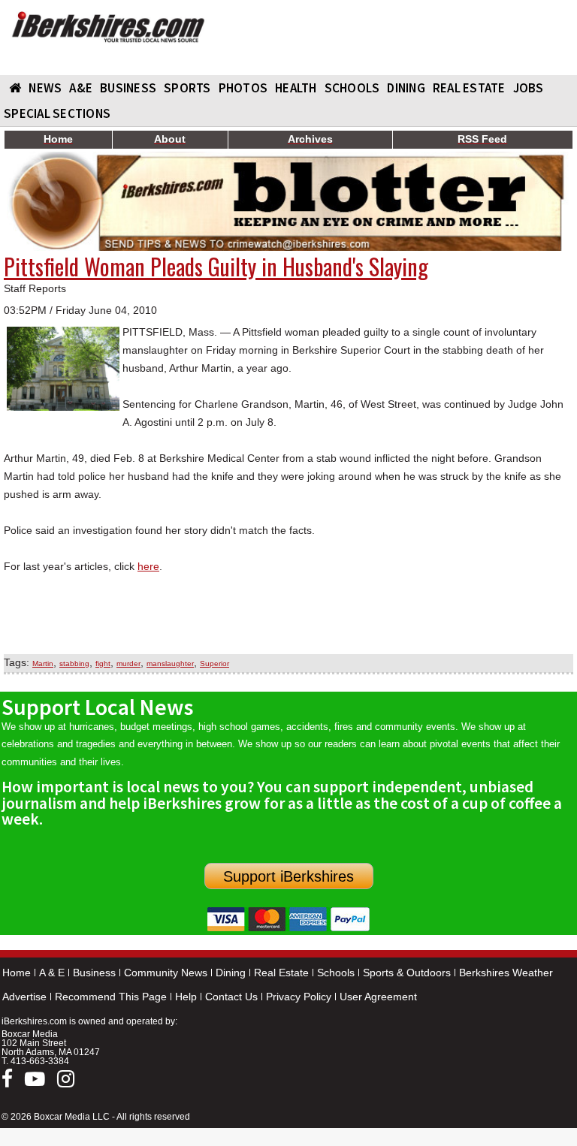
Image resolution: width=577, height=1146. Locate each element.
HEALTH (296, 88)
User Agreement (378, 997)
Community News (165, 973)
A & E (52, 973)
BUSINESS (128, 88)
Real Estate (281, 973)
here (148, 566)
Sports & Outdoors (407, 973)
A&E (80, 88)
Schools (336, 973)
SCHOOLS (352, 88)
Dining (231, 973)
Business (94, 973)
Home (16, 973)
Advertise (24, 997)
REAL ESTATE (469, 88)
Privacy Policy (298, 997)
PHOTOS (243, 88)
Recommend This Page (111, 997)
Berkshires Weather (506, 973)
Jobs (528, 88)
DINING (406, 88)
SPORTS (187, 88)
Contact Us (231, 997)
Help (186, 997)
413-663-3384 (40, 1061)
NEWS (45, 88)
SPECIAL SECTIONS (57, 113)
